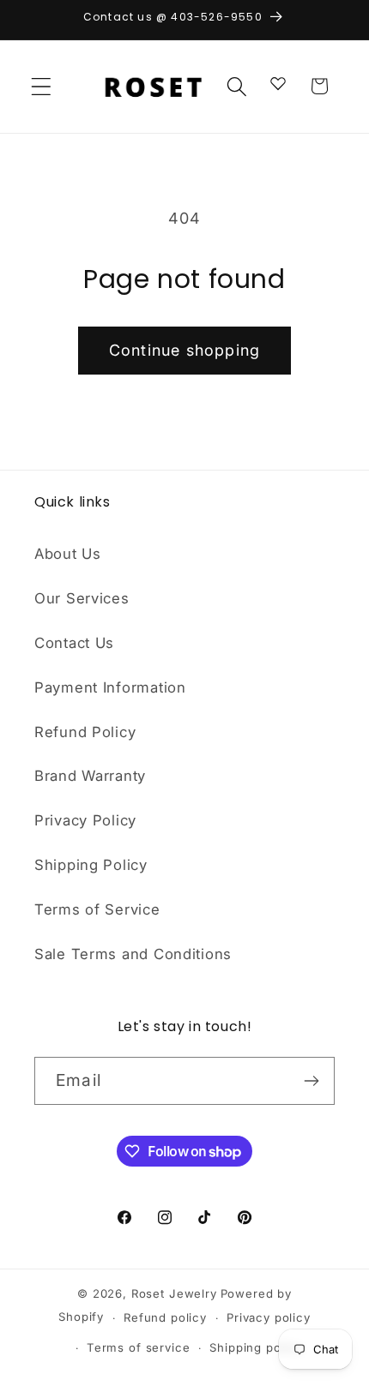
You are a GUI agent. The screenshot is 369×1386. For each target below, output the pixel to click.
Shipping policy (255, 1347)
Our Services (82, 598)
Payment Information (110, 687)
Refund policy (165, 1317)
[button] (41, 86)
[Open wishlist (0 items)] (278, 82)
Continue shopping (184, 350)
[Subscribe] (311, 1081)
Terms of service (138, 1347)
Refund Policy (85, 732)
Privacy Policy (85, 820)
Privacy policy (269, 1317)
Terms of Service (97, 909)
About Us (67, 553)
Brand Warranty (90, 775)
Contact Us (74, 642)
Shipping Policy (91, 864)
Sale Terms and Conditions (133, 954)
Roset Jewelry (174, 1293)
